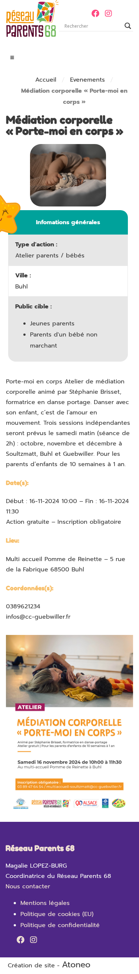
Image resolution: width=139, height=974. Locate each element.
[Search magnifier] (128, 26)
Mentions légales (45, 903)
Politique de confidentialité (60, 925)
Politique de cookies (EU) (56, 914)
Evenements (87, 79)
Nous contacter (28, 886)
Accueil (45, 79)
